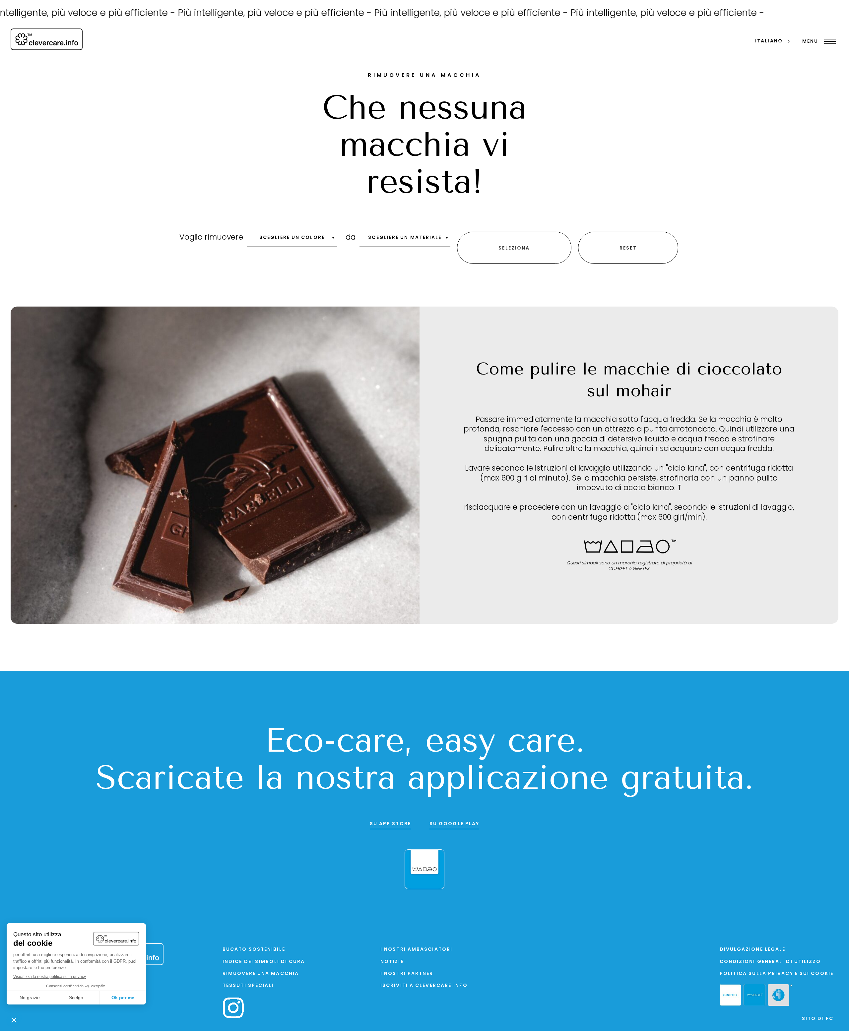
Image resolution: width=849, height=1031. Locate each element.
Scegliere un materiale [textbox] (404, 237)
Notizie (392, 961)
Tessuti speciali (248, 985)
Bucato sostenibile (254, 949)
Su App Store (390, 824)
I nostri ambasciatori (416, 949)
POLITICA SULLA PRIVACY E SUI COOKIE (777, 973)
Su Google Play (454, 824)
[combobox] (292, 240)
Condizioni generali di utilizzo (770, 961)
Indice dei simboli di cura (264, 961)
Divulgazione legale (753, 949)
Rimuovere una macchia (261, 973)
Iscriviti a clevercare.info (424, 985)
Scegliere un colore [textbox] (292, 237)
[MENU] (828, 41)
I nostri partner (406, 973)
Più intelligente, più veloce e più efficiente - (241, 13)
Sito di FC (817, 1018)
